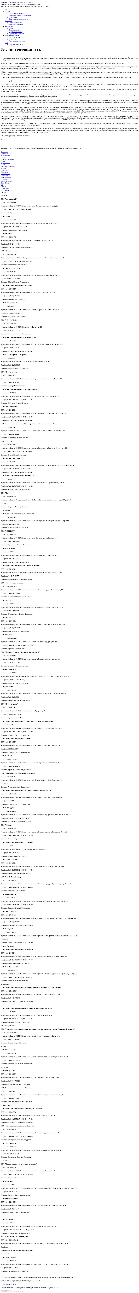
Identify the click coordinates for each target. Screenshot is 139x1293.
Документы (13, 17)
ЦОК (6, 43)
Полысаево (5, 188)
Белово (3, 168)
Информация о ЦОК (16, 44)
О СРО (7, 12)
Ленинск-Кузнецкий (8, 166)
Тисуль (3, 192)
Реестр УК (8, 21)
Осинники (4, 175)
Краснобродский (7, 181)
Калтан (3, 186)
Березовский (5, 163)
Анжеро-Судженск (7, 159)
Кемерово (4, 152)
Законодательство (15, 30)
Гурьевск (4, 170)
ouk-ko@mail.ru (11, 1284)
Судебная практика (15, 32)
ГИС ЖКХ (12, 39)
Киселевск (4, 172)
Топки (3, 165)
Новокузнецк (5, 155)
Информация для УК (12, 35)
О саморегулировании (16, 13)
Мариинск (4, 154)
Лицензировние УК (16, 37)
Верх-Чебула (5, 183)
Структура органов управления (20, 15)
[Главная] (6, 10)
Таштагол (4, 179)
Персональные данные (17, 41)
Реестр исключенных (16, 24)
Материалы (9, 26)
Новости (12, 28)
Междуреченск (6, 177)
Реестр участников (15, 22)
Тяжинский (5, 190)
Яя (2, 185)
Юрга (3, 161)
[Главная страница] (17, 2)
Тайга (3, 157)
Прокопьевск (5, 174)
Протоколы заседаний (16, 33)
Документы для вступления (18, 19)
